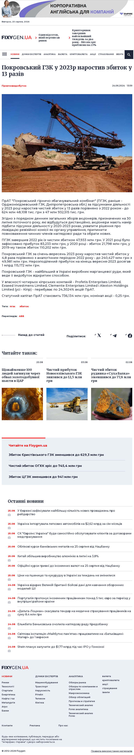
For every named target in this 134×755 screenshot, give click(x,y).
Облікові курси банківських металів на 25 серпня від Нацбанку (63, 546)
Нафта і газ (8, 698)
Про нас (63, 725)
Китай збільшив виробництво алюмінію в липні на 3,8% (58, 556)
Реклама (35, 725)
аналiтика (76, 676)
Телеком (40, 698)
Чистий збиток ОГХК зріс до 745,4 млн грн (45, 466)
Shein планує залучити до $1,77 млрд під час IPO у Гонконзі (60, 646)
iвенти (119, 54)
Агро (5, 706)
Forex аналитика (78, 709)
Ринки (5, 682)
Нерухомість (42, 690)
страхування (106, 54)
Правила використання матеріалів (111, 751)
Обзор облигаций (79, 697)
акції (93, 54)
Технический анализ (81, 705)
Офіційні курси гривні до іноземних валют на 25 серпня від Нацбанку (68, 565)
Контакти (7, 725)
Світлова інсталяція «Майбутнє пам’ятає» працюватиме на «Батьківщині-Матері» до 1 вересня (70, 635)
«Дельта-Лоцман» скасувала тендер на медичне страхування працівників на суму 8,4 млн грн (74, 612)
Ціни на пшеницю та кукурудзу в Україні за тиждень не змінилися (66, 575)
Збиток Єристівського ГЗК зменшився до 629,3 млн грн (56, 455)
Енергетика (8, 694)
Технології (8, 686)
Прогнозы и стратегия (82, 701)
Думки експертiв (31, 54)
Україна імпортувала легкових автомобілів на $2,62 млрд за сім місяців (69, 523)
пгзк (12, 306)
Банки (5, 710)
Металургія (8, 702)
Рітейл (39, 694)
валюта (62, 54)
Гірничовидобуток (14, 85)
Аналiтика (50, 54)
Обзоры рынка (77, 682)
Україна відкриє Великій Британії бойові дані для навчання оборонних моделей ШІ (70, 586)
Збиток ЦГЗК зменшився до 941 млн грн (43, 477)
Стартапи (7, 690)
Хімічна (39, 702)
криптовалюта (79, 54)
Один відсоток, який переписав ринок (49, 37)
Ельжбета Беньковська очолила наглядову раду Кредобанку (62, 624)
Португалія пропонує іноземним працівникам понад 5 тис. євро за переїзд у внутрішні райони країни (73, 600)
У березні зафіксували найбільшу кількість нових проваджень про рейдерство (66, 512)
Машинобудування (46, 682)
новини (15, 54)
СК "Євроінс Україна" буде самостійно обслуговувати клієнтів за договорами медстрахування (74, 535)
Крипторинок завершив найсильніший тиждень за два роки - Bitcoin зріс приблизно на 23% (84, 38)
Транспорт (41, 686)
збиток (24, 306)
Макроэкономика (79, 693)
